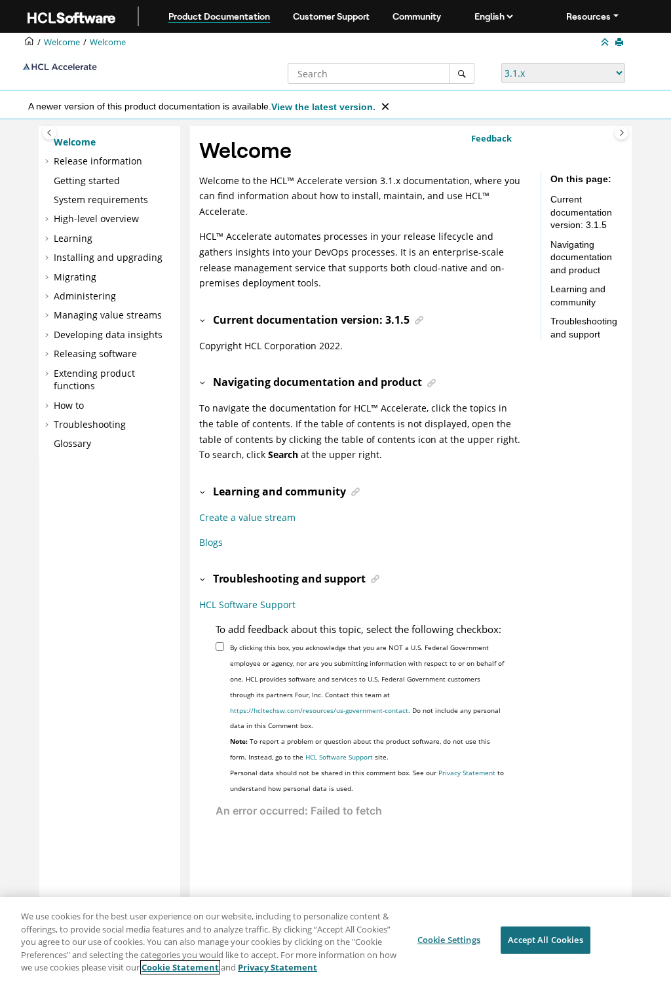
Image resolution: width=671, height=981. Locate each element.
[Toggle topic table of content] (621, 133)
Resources (588, 16)
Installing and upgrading (108, 257)
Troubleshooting (90, 424)
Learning (73, 238)
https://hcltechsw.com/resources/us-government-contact (319, 710)
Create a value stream (247, 517)
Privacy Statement (466, 772)
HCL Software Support (247, 604)
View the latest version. (323, 107)
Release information (98, 161)
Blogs (211, 542)
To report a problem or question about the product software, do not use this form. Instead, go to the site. (360, 749)
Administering (85, 296)
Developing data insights (108, 334)
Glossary (72, 443)
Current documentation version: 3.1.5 (581, 212)
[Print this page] (620, 42)
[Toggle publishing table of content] (49, 133)
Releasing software (95, 353)
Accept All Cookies (545, 940)
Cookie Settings (448, 940)
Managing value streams (108, 315)
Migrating (75, 277)
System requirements (101, 199)
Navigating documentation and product (581, 257)
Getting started (87, 180)
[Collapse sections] (606, 42)
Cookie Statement (180, 967)
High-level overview (96, 218)
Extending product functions (94, 380)
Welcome (108, 42)
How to (69, 405)
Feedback (491, 138)
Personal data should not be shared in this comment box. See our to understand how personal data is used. (367, 780)
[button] (48, 142)
